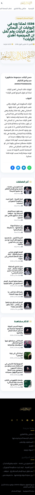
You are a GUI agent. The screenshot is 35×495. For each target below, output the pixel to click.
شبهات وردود (28, 450)
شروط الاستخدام (16, 491)
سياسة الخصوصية (28, 491)
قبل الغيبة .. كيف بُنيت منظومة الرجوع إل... (17, 467)
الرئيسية (31, 8)
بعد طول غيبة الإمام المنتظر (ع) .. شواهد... (18, 471)
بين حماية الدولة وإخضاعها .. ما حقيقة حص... (17, 475)
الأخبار (31, 446)
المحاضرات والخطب (26, 442)
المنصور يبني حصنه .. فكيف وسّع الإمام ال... (17, 463)
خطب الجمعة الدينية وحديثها (22, 438)
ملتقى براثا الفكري (20, 8)
